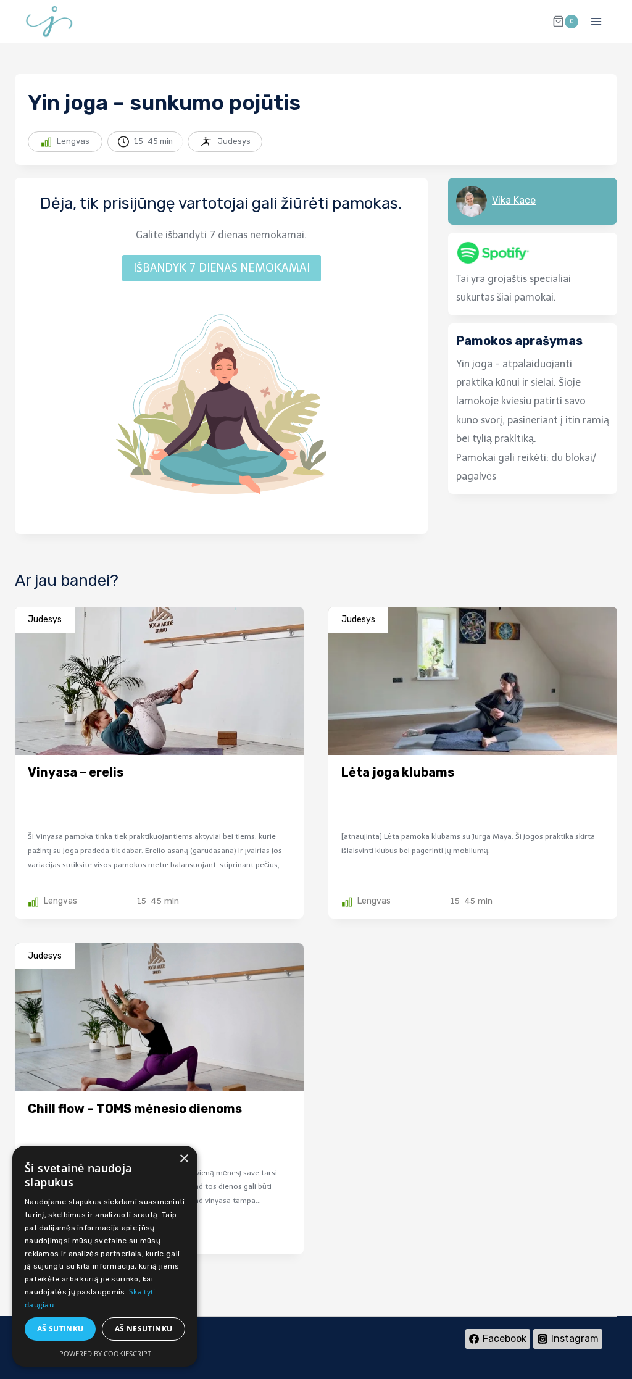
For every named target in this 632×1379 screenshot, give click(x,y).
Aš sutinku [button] (60, 1328)
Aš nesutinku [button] (144, 1328)
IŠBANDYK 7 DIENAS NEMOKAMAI (221, 268)
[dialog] (105, 1256)
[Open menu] (595, 21)
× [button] (183, 1159)
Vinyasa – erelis (75, 772)
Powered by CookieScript (105, 1353)
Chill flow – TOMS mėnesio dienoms (135, 1108)
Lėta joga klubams (397, 772)
